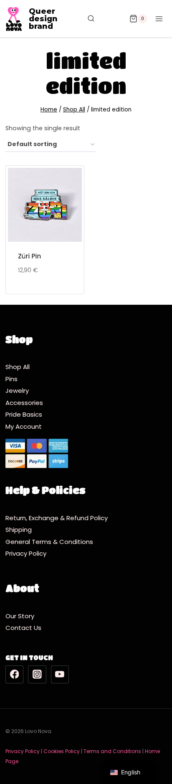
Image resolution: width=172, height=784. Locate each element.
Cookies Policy (61, 751)
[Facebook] (14, 674)
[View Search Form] (87, 19)
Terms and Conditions (112, 751)
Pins (11, 378)
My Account (23, 426)
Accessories (24, 402)
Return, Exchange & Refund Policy (56, 517)
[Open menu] (159, 18)
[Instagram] (37, 674)
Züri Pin (29, 256)
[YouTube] (60, 674)
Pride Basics (23, 414)
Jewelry (17, 390)
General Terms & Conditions (50, 541)
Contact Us (23, 627)
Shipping (21, 529)
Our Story (19, 616)
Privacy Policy (27, 553)
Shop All (17, 366)
